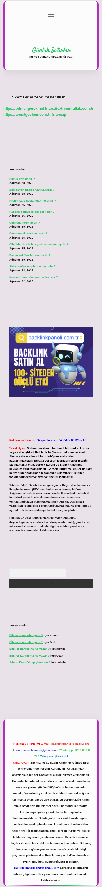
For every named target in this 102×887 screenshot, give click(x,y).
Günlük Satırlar (51, 50)
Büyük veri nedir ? (22, 178)
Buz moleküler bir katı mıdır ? (29, 255)
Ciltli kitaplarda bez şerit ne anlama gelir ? (38, 244)
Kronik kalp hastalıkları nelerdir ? (32, 200)
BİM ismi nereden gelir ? (26, 635)
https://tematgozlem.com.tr (27, 114)
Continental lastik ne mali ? (28, 233)
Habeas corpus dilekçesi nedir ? (31, 211)
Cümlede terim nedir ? (24, 222)
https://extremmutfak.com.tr (69, 108)
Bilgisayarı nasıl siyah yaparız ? (31, 189)
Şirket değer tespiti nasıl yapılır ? (32, 266)
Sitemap (59, 114)
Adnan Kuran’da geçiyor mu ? (29, 662)
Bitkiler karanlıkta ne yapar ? (29, 648)
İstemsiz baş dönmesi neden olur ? (33, 277)
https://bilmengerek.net (23, 108)
